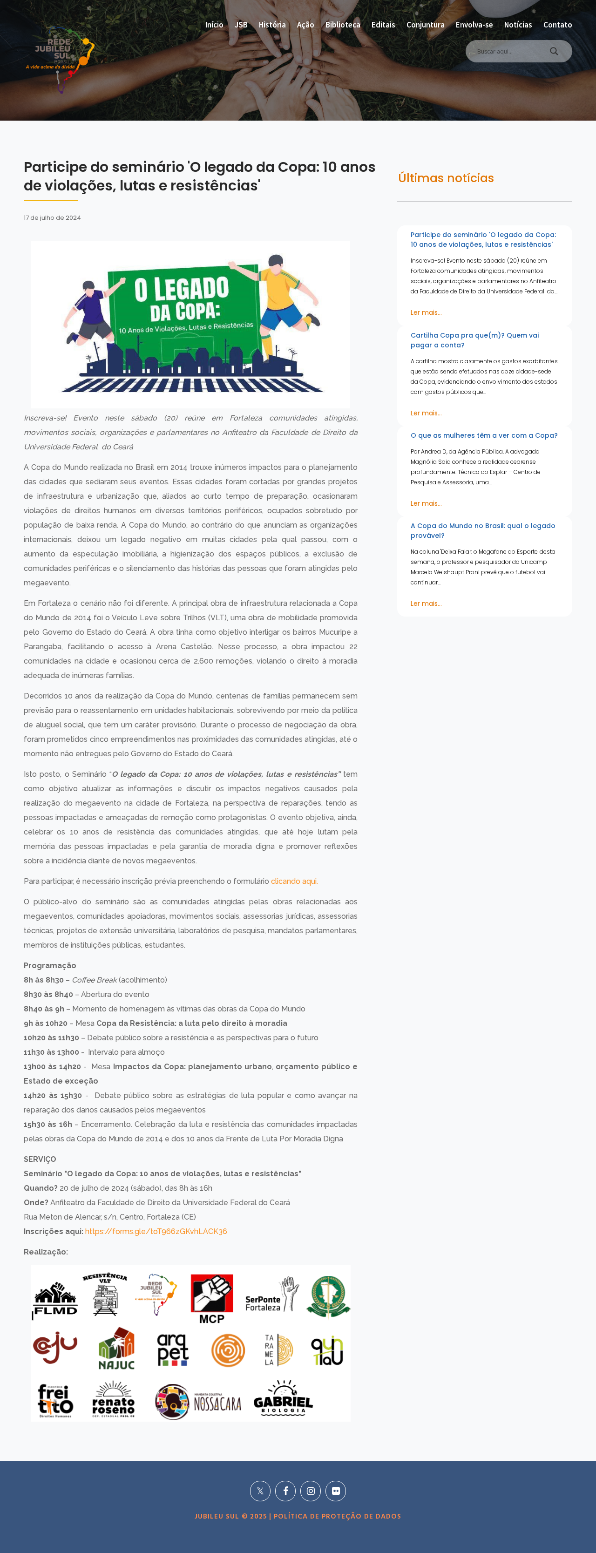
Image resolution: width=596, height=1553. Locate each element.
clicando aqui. (294, 881)
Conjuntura (425, 25)
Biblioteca (342, 25)
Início (214, 25)
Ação (305, 25)
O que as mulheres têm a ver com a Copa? (484, 435)
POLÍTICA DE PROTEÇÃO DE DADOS (336, 1516)
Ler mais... (426, 312)
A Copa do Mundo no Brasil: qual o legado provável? (483, 530)
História (272, 25)
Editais (383, 25)
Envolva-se (474, 25)
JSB (241, 25)
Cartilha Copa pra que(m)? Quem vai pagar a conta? (475, 340)
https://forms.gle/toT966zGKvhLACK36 (156, 1231)
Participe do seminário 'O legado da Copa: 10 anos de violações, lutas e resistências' (483, 239)
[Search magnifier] (554, 53)
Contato (557, 25)
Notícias (518, 25)
